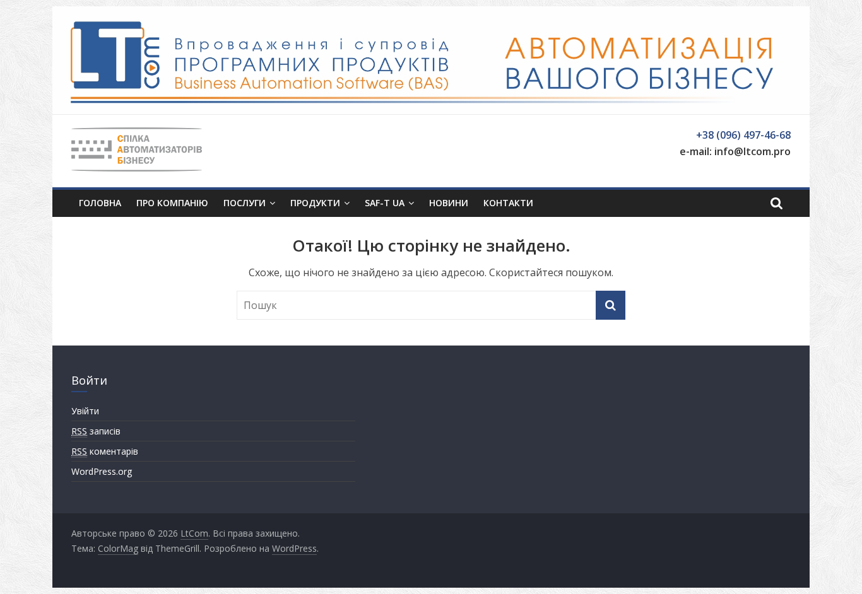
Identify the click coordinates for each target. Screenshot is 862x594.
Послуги (244, 203)
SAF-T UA (384, 203)
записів (96, 431)
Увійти (85, 411)
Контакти (508, 203)
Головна (100, 203)
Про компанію (172, 203)
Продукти (315, 203)
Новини (448, 203)
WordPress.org (101, 471)
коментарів (104, 451)
